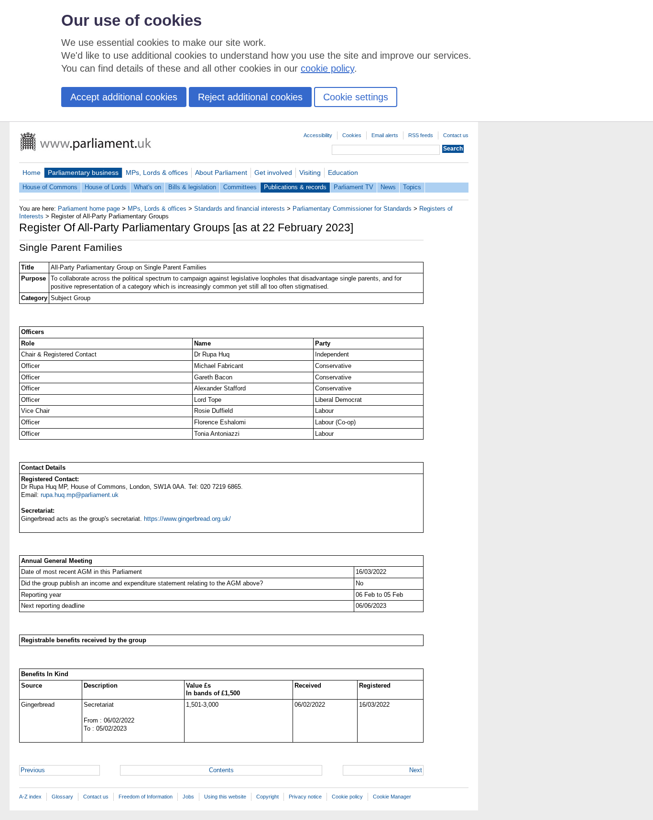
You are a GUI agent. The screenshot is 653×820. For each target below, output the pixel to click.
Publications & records (295, 187)
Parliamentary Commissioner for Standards (352, 208)
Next (415, 770)
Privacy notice (305, 796)
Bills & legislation (192, 187)
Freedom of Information (146, 796)
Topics (412, 187)
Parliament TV (353, 187)
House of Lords (106, 187)
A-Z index (30, 796)
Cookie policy (347, 796)
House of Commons (49, 187)
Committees (240, 187)
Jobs (188, 796)
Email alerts (384, 135)
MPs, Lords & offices (157, 172)
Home (31, 172)
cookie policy (327, 68)
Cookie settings (355, 97)
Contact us (455, 135)
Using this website (225, 796)
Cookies (351, 135)
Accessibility (318, 135)
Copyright (267, 796)
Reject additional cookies (250, 97)
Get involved (273, 172)
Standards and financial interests (239, 208)
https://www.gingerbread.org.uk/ (187, 518)
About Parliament (221, 172)
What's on (147, 187)
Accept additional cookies (123, 97)
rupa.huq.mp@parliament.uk (80, 494)
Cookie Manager (392, 796)
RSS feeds (420, 135)
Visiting (310, 172)
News (388, 187)
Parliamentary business (83, 172)
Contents (221, 770)
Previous (33, 770)
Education (343, 172)
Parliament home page (89, 208)
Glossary (62, 796)
